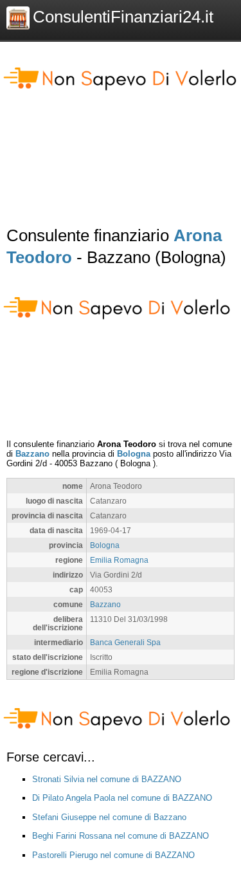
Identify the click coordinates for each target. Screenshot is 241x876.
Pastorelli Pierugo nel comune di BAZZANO (113, 855)
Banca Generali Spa (125, 642)
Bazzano (32, 454)
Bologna (133, 454)
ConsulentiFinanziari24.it (123, 16)
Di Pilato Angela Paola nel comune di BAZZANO (122, 798)
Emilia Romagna (119, 560)
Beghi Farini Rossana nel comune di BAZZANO (120, 836)
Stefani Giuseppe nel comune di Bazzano (109, 817)
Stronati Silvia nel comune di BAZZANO (106, 779)
